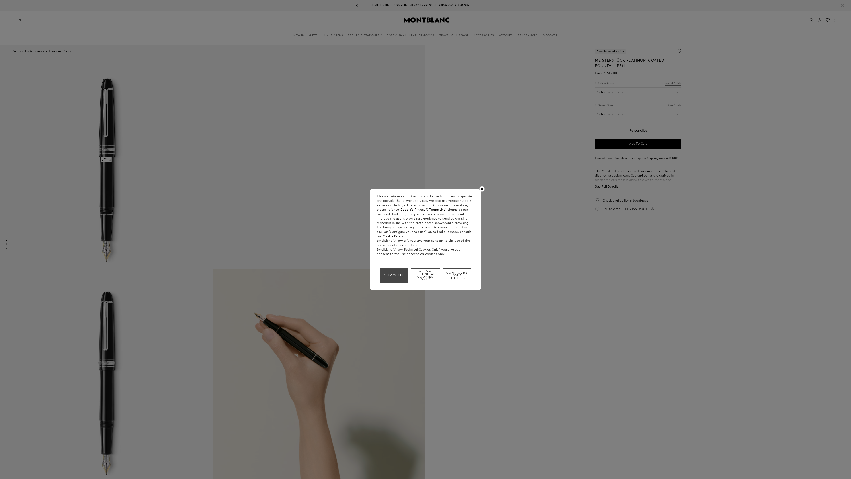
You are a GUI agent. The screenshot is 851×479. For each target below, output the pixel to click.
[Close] (482, 189)
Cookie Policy (393, 236)
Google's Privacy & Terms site (422, 209)
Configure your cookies (457, 276)
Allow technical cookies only (425, 275)
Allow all (394, 275)
